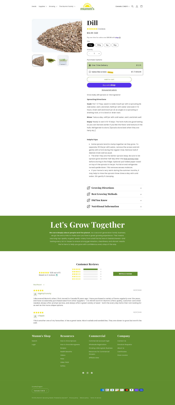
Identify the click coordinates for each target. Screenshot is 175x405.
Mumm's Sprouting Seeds (45, 398)
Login (34, 345)
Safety (62, 366)
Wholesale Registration (97, 345)
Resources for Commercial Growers (99, 353)
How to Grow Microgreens (70, 345)
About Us (120, 348)
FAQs (62, 359)
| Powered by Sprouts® (61, 398)
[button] (43, 6)
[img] (38, 290)
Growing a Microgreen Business (101, 348)
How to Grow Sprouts (68, 341)
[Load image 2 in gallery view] (50, 60)
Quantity (90, 50)
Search (34, 341)
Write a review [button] (125, 274)
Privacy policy (73, 398)
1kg (107, 45)
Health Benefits (66, 352)
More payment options (109, 90)
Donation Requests (124, 345)
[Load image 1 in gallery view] (38, 60)
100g (99, 45)
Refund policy (84, 398)
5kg (115, 45)
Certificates (122, 352)
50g (90, 45)
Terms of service (95, 398)
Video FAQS (64, 362)
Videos (62, 355)
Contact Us (121, 341)
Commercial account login (99, 341)
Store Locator (122, 355)
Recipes (63, 348)
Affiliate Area (94, 358)
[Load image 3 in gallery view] (63, 60)
